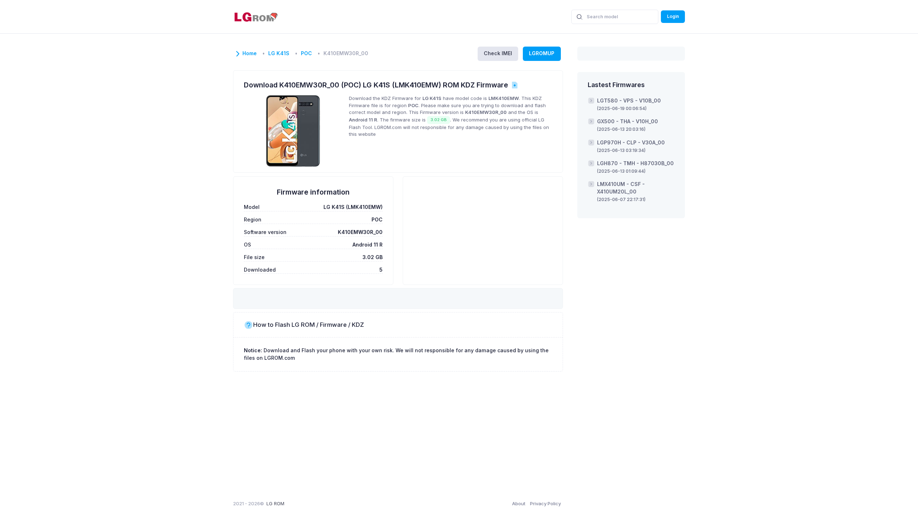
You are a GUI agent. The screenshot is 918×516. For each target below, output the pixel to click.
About (518, 503)
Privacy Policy (545, 503)
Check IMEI (498, 53)
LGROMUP (541, 53)
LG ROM (275, 503)
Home (249, 53)
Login (673, 16)
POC (306, 53)
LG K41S (278, 53)
